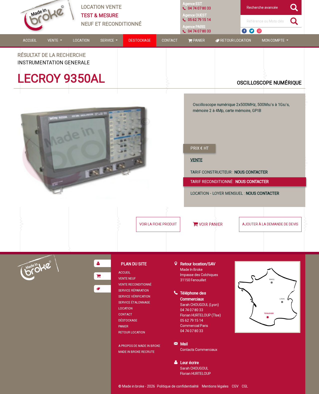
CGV (235, 386)
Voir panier (211, 224)
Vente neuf (127, 278)
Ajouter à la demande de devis (270, 224)
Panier (199, 40)
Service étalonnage (134, 302)
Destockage (140, 40)
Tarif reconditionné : (229, 181)
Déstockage (127, 320)
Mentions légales (215, 386)
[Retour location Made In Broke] (102, 289)
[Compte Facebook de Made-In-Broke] (244, 30)
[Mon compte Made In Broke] (102, 263)
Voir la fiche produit (158, 224)
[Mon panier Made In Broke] (102, 276)
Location (81, 40)
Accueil (30, 40)
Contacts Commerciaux (198, 350)
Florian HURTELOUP (195, 374)
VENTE (196, 160)
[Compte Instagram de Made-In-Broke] (259, 30)
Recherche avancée (262, 7)
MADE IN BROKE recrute (136, 352)
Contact (170, 40)
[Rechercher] (294, 21)
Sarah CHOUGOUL (194, 368)
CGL (245, 386)
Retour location (235, 40)
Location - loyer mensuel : (234, 193)
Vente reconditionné (135, 284)
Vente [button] (53, 40)
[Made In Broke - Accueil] (47, 17)
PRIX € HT (199, 148)
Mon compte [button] (273, 40)
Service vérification (134, 296)
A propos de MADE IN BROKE (139, 346)
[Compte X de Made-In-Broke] (251, 30)
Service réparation (133, 290)
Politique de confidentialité (178, 386)
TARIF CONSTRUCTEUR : (229, 172)
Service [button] (107, 40)
